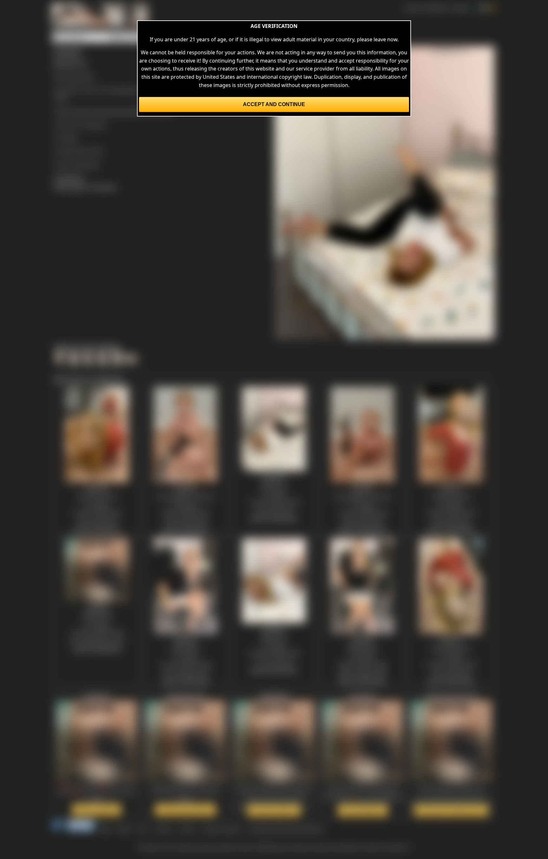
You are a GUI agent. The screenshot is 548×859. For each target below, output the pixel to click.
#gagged (104, 111)
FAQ (143, 828)
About (124, 828)
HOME (412, 7)
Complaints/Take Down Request (285, 828)
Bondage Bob (78, 76)
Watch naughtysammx (185, 810)
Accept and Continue (274, 104)
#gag (122, 111)
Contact (163, 828)
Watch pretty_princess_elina (451, 810)
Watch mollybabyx (273, 810)
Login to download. (77, 164)
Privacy (187, 828)
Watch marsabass (362, 810)
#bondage (79, 111)
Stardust (96, 124)
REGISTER (435, 7)
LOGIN (459, 7)
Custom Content (221, 828)
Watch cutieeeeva (96, 810)
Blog (106, 828)
